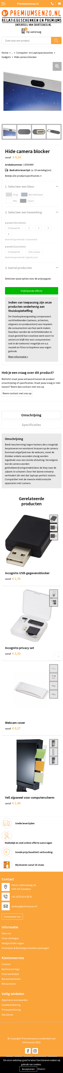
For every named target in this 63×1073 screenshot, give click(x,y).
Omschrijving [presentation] (31, 415)
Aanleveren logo (11, 969)
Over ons (6, 933)
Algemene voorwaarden (15, 1000)
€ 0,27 (12, 728)
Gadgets (6, 57)
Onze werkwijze (10, 973)
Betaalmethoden (11, 978)
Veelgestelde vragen (13, 943)
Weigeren (41, 1069)
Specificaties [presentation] (31, 424)
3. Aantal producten (18, 268)
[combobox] (26, 40)
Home (5, 52)
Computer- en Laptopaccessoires (34, 52)
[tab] (31, 415)
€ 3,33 (12, 653)
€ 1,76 (12, 579)
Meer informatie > (18, 356)
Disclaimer (7, 1014)
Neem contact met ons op (17, 393)
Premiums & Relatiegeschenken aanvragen (25, 948)
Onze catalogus (10, 938)
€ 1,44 (12, 803)
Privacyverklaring (11, 1009)
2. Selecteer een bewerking (23, 212)
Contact (6, 964)
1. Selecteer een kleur (19, 186)
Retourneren (9, 983)
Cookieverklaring (11, 1004)
